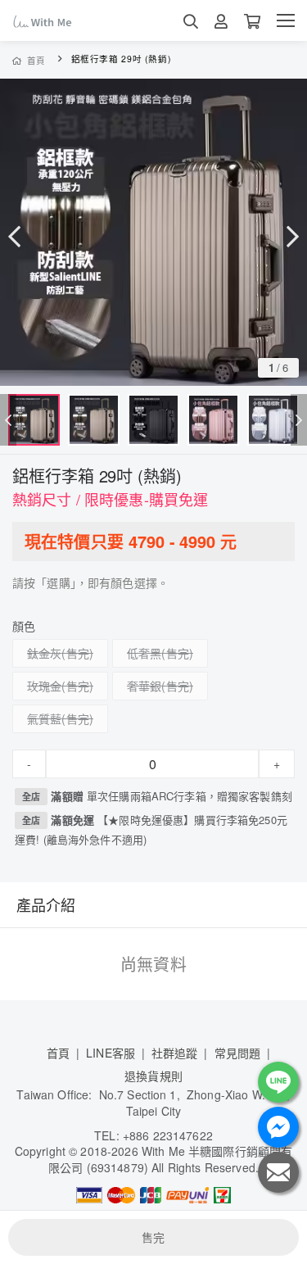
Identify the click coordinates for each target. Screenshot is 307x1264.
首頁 (36, 60)
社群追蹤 (174, 1052)
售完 (153, 1237)
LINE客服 (110, 1052)
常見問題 (237, 1052)
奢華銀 (144, 685)
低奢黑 (144, 653)
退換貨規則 (153, 1075)
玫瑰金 (44, 685)
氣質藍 (44, 718)
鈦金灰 (44, 653)
